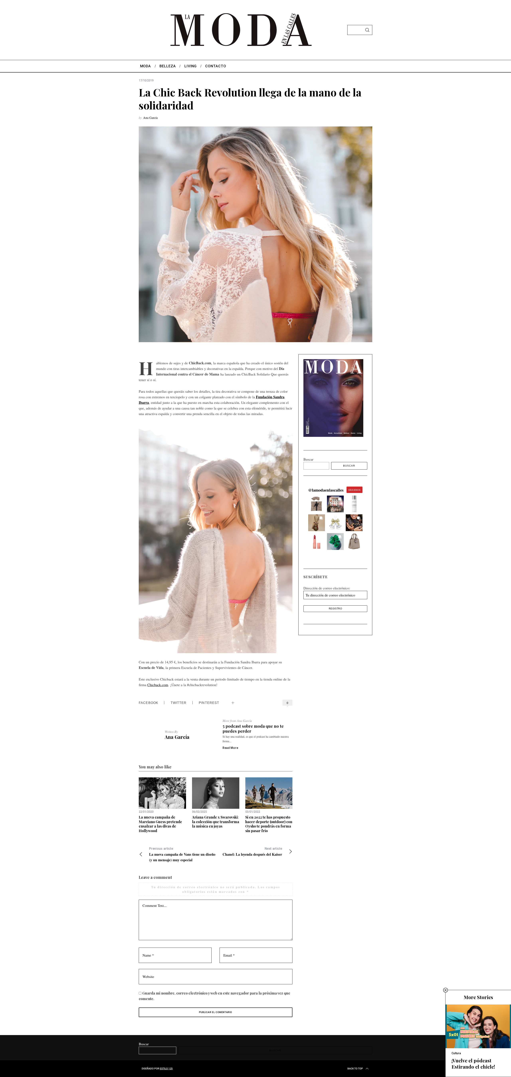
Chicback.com (157, 684)
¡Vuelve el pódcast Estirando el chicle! (473, 1063)
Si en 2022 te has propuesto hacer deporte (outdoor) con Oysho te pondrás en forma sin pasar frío (268, 824)
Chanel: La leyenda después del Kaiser (252, 852)
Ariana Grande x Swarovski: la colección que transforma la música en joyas (215, 822)
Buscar (308, 459)
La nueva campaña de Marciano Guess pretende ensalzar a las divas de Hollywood (160, 824)
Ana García (150, 117)
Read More (230, 747)
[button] (316, 504)
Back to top (355, 1068)
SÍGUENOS (354, 489)
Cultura (456, 1053)
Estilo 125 (166, 1068)
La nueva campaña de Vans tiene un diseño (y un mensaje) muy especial (182, 854)
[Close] (445, 990)
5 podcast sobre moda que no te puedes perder (253, 728)
